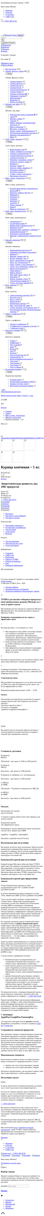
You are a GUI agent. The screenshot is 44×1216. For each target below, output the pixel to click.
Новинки (9, 10)
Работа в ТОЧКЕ (11, 559)
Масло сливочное (16, 127)
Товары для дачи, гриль (19, 384)
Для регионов (10, 530)
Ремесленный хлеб (17, 149)
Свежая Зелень (15, 88)
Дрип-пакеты (15, 271)
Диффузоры (14, 343)
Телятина (13, 199)
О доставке (9, 15)
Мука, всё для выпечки (19, 262)
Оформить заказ (7, 63)
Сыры (12, 117)
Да (2, 1163)
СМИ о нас (9, 17)
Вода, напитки (11, 285)
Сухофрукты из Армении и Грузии (23, 326)
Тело (12, 351)
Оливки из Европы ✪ (18, 94)
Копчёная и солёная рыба (19, 234)
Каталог (20, 35)
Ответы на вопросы (13, 561)
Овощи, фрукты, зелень (14, 71)
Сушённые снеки (16, 328)
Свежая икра (15, 221)
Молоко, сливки (16, 119)
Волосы (13, 349)
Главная (8, 411)
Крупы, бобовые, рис (18, 258)
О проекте (9, 553)
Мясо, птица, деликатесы (15, 178)
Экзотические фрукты (18, 90)
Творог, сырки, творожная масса (22, 131)
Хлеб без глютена (16, 172)
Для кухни (14, 361)
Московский (10, 1204)
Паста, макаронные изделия (20, 260)
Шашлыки (14, 195)
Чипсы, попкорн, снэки (19, 279)
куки (15, 1128)
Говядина (13, 197)
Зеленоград (9, 1200)
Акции (8, 413)
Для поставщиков (12, 541)
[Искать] (3, 40)
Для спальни (15, 363)
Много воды (15, 301)
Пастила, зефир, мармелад (20, 168)
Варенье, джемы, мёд (18, 256)
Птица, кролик (15, 205)
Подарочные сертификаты (15, 528)
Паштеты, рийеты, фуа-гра (20, 193)
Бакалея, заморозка (12, 240)
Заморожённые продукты (20, 250)
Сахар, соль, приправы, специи (22, 267)
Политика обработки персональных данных (22, 591)
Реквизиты (9, 557)
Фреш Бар (14, 100)
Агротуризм (10, 532)
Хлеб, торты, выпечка (13, 139)
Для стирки (14, 365)
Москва (4, 1191)
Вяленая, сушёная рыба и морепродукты (25, 236)
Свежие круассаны (17, 158)
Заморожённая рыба (17, 232)
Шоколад (13, 254)
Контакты (9, 514)
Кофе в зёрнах (15, 273)
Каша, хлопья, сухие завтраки (21, 265)
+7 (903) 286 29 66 (9, 21)
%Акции (8, 12)
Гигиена (13, 353)
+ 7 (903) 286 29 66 (8, 500)
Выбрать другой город (12, 1163)
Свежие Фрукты (16, 84)
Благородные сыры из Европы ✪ (22, 115)
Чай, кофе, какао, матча (19, 275)
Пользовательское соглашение (17, 589)
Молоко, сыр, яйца (12, 104)
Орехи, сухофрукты (13, 314)
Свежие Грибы (15, 92)
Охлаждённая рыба (17, 223)
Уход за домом (15, 367)
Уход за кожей (15, 345)
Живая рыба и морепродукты (21, 226)
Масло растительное (18, 269)
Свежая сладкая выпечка (19, 154)
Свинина (13, 203)
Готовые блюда (16, 380)
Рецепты (8, 534)
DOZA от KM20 (16, 102)
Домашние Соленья (17, 96)
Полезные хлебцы (17, 170)
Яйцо (12, 137)
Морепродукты (16, 228)
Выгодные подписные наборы (21, 386)
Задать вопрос (6, 581)
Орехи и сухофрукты (18, 324)
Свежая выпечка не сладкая (20, 156)
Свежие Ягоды (15, 86)
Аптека (13, 341)
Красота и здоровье (12, 330)
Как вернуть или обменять (15, 516)
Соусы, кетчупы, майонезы (20, 283)
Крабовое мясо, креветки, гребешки (24, 230)
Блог (7, 563)
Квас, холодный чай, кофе (20, 306)
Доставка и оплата (12, 518)
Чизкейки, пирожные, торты (21, 160)
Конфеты (13, 164)
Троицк (8, 1206)
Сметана (13, 121)
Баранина (13, 201)
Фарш (12, 207)
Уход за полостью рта (18, 355)
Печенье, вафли (16, 166)
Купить (4, 408)
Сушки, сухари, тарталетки (20, 174)
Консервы (14, 277)
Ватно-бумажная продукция (20, 359)
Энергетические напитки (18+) (22, 295)
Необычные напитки (18, 303)
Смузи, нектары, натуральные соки (23, 308)
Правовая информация (14, 565)
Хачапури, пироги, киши (19, 162)
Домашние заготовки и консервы (23, 252)
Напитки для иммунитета (20, 135)
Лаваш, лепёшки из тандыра (21, 152)
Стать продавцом (12, 545)
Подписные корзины (13, 369)
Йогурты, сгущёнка (17, 129)
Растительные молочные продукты (23, 133)
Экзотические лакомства (19, 281)
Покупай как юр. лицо (14, 543)
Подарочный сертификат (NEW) (22, 382)
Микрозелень (15, 98)
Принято (4, 1137)
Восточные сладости (18, 176)
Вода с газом (15, 299)
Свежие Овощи (16, 81)
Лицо (12, 347)
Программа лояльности (14, 525)
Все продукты (10, 69)
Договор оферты (11, 587)
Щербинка (9, 1208)
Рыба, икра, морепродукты (15, 211)
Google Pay (8, 1026)
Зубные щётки (15, 357)
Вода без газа (15, 297)
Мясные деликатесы (17, 209)
